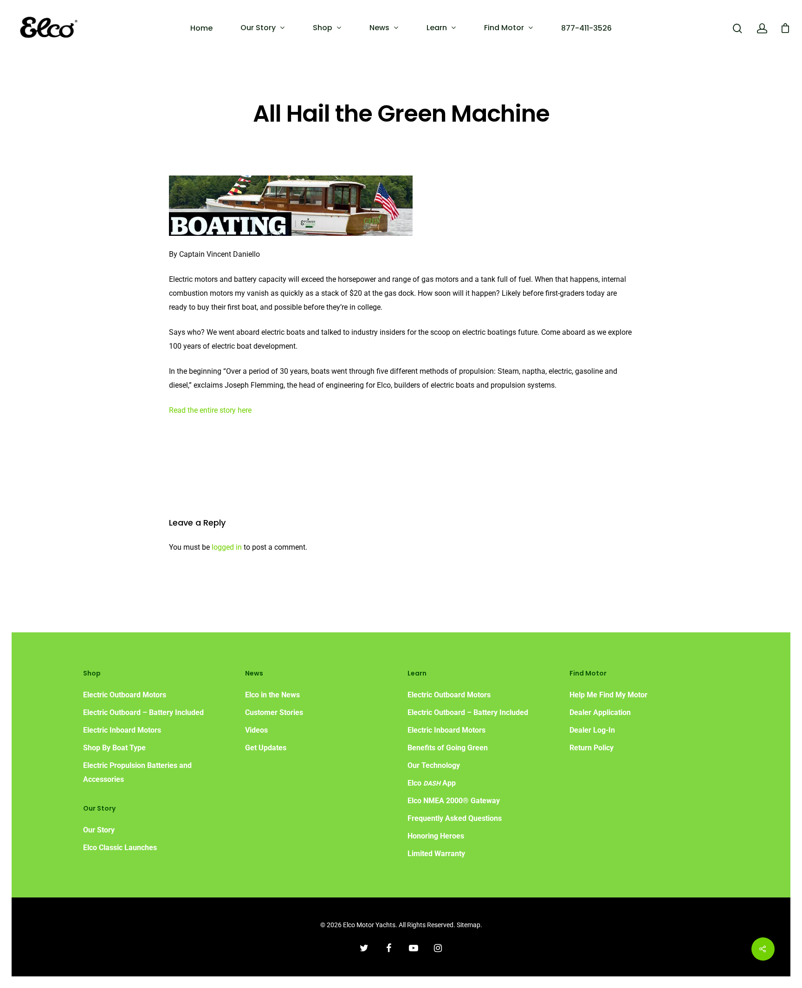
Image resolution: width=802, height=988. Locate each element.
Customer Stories (274, 712)
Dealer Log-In (592, 730)
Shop (322, 28)
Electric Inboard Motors (122, 730)
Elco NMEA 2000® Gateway (453, 800)
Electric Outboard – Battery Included (143, 712)
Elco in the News (272, 694)
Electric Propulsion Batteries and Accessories (137, 772)
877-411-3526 (586, 28)
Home (201, 28)
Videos (256, 730)
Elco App (431, 783)
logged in (227, 547)
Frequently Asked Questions (454, 818)
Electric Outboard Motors (124, 694)
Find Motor (504, 28)
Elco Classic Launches (120, 847)
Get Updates (265, 747)
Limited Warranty (436, 853)
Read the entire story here (210, 410)
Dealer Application (600, 712)
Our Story (258, 28)
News (379, 28)
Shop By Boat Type (114, 747)
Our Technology (433, 765)
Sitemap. (469, 925)
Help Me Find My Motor (608, 694)
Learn (437, 28)
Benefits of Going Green (447, 747)
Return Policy (591, 747)
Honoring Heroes (435, 836)
